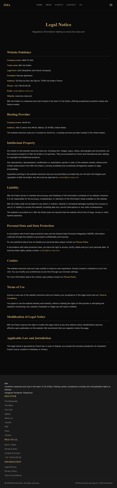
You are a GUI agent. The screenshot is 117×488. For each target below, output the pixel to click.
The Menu (9, 405)
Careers (8, 435)
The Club (8, 410)
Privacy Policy (82, 242)
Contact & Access (12, 453)
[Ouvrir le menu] (111, 5)
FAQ (6, 426)
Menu (49, 5)
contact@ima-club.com (23, 91)
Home (39, 5)
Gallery (8, 414)
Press (7, 431)
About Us (9, 418)
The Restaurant (11, 401)
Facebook (18, 393)
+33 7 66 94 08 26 (13, 457)
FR (81, 5)
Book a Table (10, 445)
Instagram (9, 393)
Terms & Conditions (13, 475)
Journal (8, 422)
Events (59, 5)
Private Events (11, 449)
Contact (71, 5)
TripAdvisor (28, 393)
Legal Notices (10, 467)
